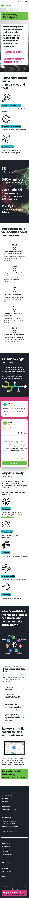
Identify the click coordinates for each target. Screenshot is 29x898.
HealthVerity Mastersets (8, 829)
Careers (3, 874)
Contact (19, 1)
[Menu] (26, 5)
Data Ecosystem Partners (8, 809)
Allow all (14, 463)
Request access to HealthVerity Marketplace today (12, 774)
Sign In (26, 1)
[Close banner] (26, 433)
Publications (4, 851)
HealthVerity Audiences (8, 831)
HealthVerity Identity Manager (9, 826)
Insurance (4, 804)
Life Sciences (5, 798)
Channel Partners (6, 806)
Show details (20, 458)
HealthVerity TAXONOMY (8, 823)
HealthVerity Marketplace (8, 821)
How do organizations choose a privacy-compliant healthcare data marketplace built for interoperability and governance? (13, 717)
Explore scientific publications (14, 60)
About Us (3, 866)
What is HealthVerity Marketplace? (11, 688)
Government (5, 801)
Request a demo (13, 51)
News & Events (5, 846)
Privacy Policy (17, 889)
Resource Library (6, 849)
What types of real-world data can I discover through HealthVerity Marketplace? (12, 696)
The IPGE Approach (6, 854)
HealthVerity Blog (6, 843)
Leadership (4, 868)
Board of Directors (6, 871)
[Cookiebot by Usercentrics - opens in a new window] (18, 433)
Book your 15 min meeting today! (13, 893)
